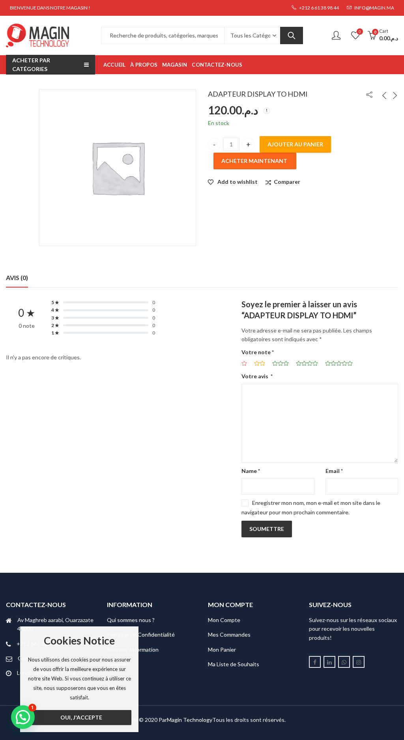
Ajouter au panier (295, 144)
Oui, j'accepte (81, 717)
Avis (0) (17, 277)
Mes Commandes (229, 634)
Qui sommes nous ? (131, 620)
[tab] (17, 277)
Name (250, 470)
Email (334, 470)
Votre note (257, 352)
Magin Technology (189, 719)
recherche (291, 35)
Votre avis (257, 376)
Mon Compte (224, 620)
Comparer (287, 181)
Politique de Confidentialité (141, 634)
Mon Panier (222, 649)
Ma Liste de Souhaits (233, 664)
